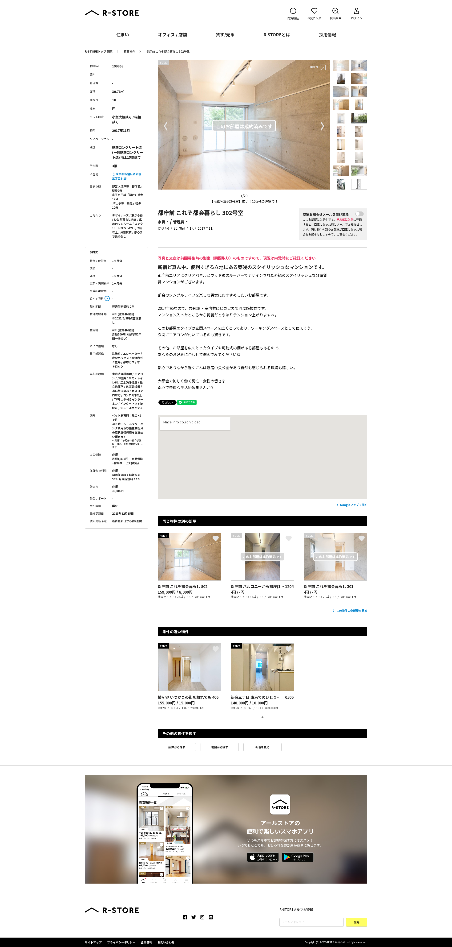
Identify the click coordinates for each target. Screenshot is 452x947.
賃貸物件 (129, 51)
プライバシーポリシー (121, 942)
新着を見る (262, 747)
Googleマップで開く (353, 505)
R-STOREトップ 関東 (99, 51)
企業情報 (146, 942)
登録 (356, 922)
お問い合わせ (165, 942)
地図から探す (219, 747)
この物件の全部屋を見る (351, 610)
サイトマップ (93, 942)
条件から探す (176, 747)
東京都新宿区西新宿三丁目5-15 (126, 176)
